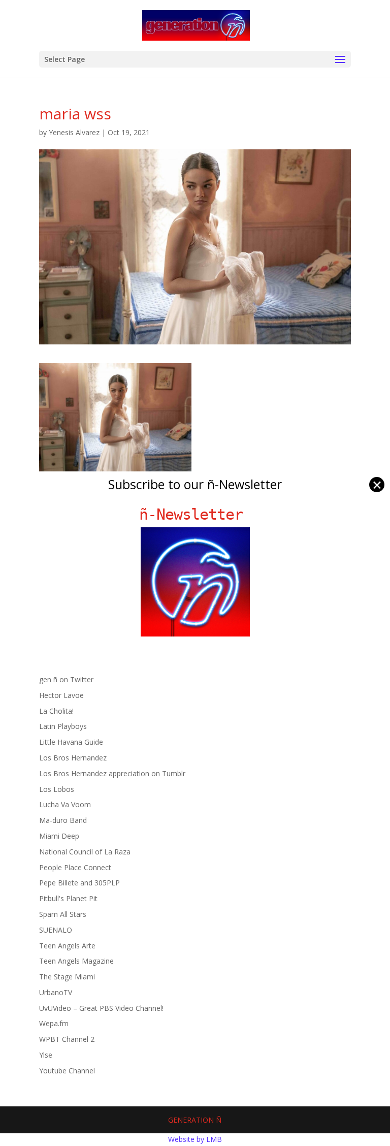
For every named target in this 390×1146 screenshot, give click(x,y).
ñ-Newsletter (195, 514)
